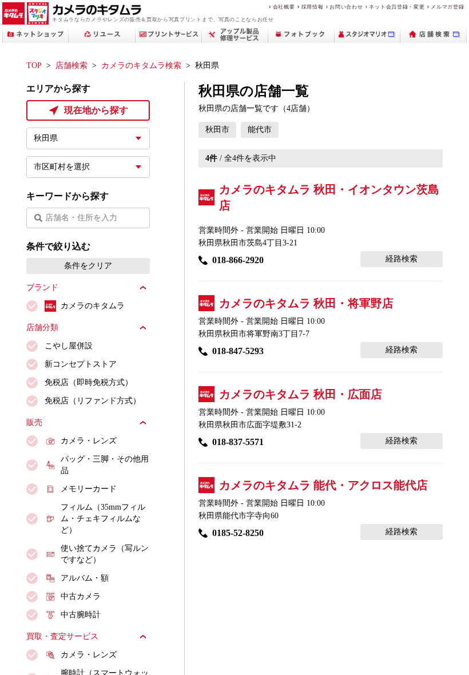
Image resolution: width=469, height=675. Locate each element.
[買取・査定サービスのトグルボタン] (143, 637)
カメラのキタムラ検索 (141, 65)
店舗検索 (71, 65)
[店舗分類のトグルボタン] (143, 328)
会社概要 (284, 6)
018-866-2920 (238, 260)
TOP (34, 65)
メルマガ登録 (447, 6)
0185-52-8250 (238, 533)
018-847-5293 (238, 351)
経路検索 (401, 259)
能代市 (260, 129)
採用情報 (312, 6)
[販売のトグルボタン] (143, 423)
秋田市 (217, 129)
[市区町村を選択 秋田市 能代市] (88, 167)
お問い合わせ (346, 6)
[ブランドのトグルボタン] (143, 288)
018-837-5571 (238, 442)
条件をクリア (88, 265)
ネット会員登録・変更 (396, 6)
